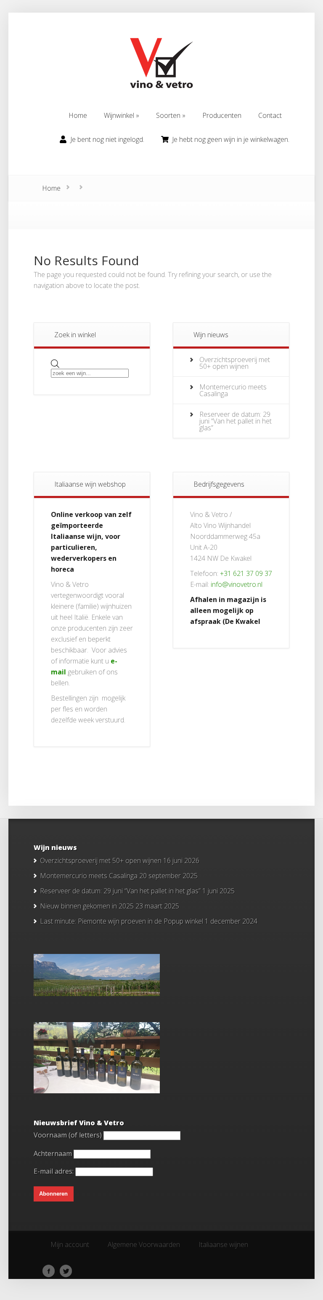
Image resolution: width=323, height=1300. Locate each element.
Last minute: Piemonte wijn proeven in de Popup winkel (121, 921)
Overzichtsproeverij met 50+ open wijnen (234, 363)
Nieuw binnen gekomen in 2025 (87, 906)
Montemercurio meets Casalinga (233, 390)
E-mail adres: (54, 1171)
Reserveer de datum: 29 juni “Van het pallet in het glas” (235, 421)
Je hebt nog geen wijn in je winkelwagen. (230, 139)
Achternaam (53, 1153)
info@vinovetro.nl (236, 584)
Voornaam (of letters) (68, 1135)
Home (51, 188)
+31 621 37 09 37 (246, 573)
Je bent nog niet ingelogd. (107, 139)
